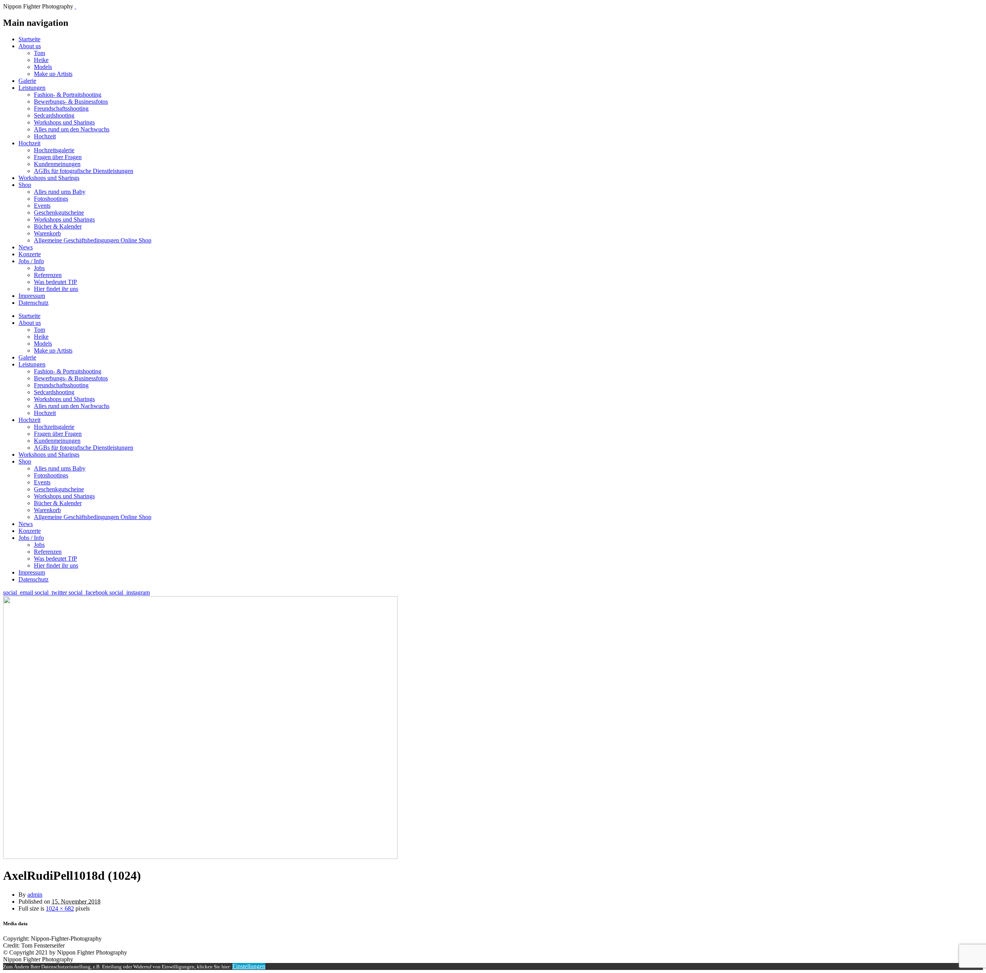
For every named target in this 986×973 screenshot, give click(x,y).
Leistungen (31, 87)
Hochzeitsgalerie (54, 150)
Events (42, 205)
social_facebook (89, 592)
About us (29, 46)
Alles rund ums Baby (60, 191)
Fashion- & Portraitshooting (67, 94)
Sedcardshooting (54, 115)
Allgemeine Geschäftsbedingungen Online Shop (92, 240)
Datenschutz (33, 302)
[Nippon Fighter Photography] (75, 6)
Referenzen (48, 275)
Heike (41, 60)
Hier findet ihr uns (56, 289)
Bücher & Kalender (58, 226)
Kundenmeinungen (57, 164)
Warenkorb (47, 233)
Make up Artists (53, 74)
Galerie (27, 80)
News (25, 247)
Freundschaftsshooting (61, 108)
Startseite (29, 39)
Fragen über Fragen (58, 157)
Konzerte (29, 254)
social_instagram (129, 592)
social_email (19, 592)
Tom (39, 53)
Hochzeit (45, 136)
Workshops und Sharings (64, 122)
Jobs (39, 268)
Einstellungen (248, 966)
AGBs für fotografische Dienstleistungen (83, 171)
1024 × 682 (60, 908)
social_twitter (52, 592)
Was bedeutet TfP (55, 282)
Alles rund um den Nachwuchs (71, 129)
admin (34, 894)
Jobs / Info (31, 261)
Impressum (31, 295)
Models (43, 67)
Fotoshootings (51, 198)
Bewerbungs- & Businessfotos (71, 101)
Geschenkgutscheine (59, 212)
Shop (24, 184)
